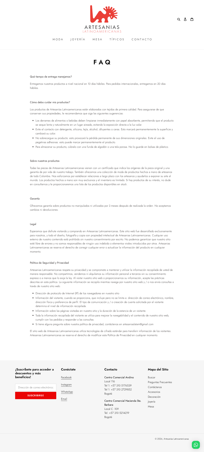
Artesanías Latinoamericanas (176, 438)
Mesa (151, 406)
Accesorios (154, 392)
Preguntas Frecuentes (160, 382)
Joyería (151, 401)
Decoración (154, 397)
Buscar (151, 377)
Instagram (66, 384)
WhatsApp (67, 392)
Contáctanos (155, 387)
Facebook (66, 377)
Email (64, 399)
